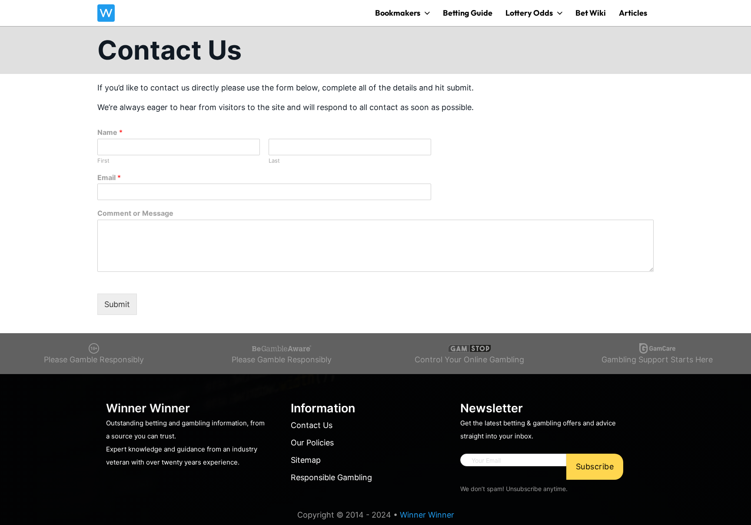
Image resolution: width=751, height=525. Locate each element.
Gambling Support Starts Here (657, 359)
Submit (117, 304)
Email (109, 177)
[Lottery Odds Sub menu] (559, 13)
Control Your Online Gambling (469, 359)
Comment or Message (135, 213)
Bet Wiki (590, 13)
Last (274, 160)
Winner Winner (427, 514)
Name (110, 132)
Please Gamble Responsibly (94, 359)
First (103, 160)
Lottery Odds (529, 13)
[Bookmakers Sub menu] (427, 13)
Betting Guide (467, 13)
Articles (633, 13)
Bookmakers (397, 13)
